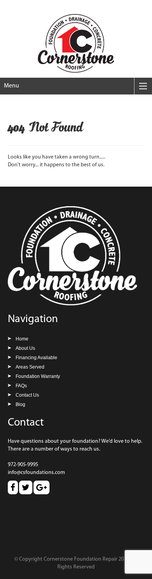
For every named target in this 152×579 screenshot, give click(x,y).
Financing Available (36, 357)
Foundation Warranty (38, 376)
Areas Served (30, 367)
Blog (20, 404)
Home (22, 339)
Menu (11, 86)
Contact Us (27, 395)
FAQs (21, 385)
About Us (25, 348)
